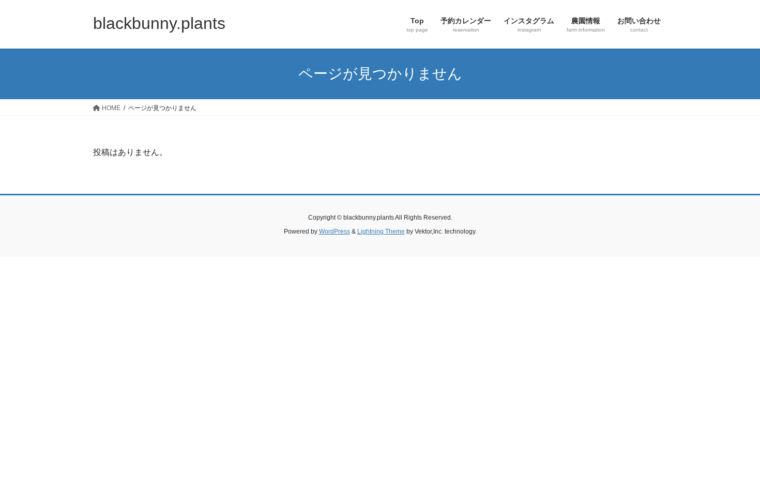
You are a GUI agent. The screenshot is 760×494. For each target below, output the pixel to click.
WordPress (334, 231)
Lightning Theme (381, 231)
